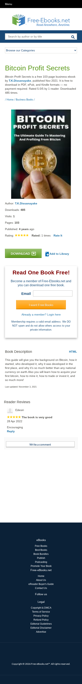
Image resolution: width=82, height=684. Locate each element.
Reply (11, 431)
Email (26, 294)
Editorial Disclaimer (41, 627)
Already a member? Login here (41, 314)
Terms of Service (41, 611)
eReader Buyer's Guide (41, 584)
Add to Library (59, 253)
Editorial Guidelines (41, 623)
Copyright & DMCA (41, 607)
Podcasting (41, 562)
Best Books (41, 550)
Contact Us (41, 588)
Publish (41, 558)
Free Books (41, 546)
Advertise (41, 631)
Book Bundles (41, 554)
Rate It (58, 235)
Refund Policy (41, 619)
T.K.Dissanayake (20, 80)
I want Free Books (41, 305)
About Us (41, 580)
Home (41, 576)
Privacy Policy (41, 615)
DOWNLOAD (21, 253)
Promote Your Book (41, 566)
